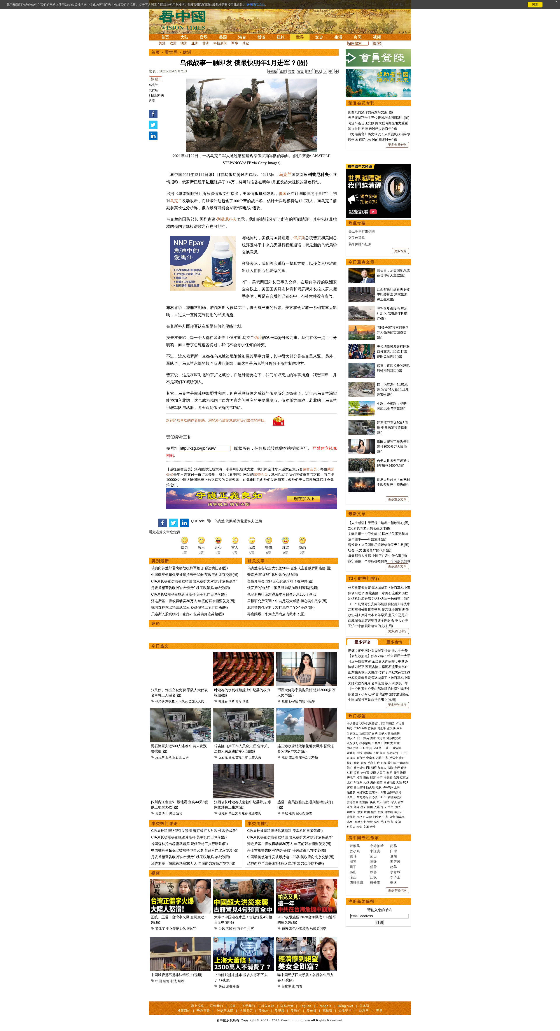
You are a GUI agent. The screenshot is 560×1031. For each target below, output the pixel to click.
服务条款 (267, 1006)
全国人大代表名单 (201, 701)
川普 (382, 723)
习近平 (381, 728)
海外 (398, 807)
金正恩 (377, 748)
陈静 (373, 861)
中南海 (370, 757)
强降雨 (231, 928)
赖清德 (396, 748)
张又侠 (159, 701)
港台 (242, 37)
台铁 (375, 733)
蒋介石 (399, 812)
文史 (319, 37)
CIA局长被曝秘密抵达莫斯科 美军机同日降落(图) (189, 594)
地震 (158, 813)
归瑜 (393, 851)
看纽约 (296, 1010)
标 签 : (155, 79)
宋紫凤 (355, 846)
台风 (222, 928)
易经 (350, 822)
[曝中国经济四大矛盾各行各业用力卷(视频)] (306, 939)
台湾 (396, 777)
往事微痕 (365, 743)
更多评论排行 (397, 705)
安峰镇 (313, 757)
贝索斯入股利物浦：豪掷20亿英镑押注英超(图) (187, 614)
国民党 (388, 743)
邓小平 (361, 817)
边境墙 (367, 753)
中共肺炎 (352, 723)
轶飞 (353, 856)
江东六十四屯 (377, 792)
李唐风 (395, 861)
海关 (350, 807)
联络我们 (216, 1006)
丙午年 (242, 928)
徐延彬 (223, 813)
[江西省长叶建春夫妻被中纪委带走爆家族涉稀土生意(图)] (243, 766)
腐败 (363, 762)
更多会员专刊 (397, 144)
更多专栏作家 (397, 890)
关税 (359, 753)
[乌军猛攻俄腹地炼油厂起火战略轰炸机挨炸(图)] (361, 308)
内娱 (302, 701)
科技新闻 (220, 43)
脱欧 (390, 767)
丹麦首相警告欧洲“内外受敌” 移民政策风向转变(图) (190, 588)
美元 (356, 772)
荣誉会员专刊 (361, 103)
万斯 (376, 753)
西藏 (168, 757)
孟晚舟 (351, 753)
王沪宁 (404, 753)
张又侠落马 (356, 238)
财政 (366, 777)
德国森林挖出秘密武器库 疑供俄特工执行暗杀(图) (189, 607)
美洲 (162, 43)
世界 (300, 37)
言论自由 (352, 802)
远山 (373, 856)
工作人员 (255, 757)
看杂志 (264, 1010)
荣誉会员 (310, 469)
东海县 (303, 757)
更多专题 (400, 251)
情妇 (350, 762)
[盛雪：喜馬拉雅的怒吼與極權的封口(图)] (306, 766)
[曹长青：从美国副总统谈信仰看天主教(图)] (361, 270)
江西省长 (255, 813)
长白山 (351, 797)
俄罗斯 (153, 90)
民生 (391, 807)
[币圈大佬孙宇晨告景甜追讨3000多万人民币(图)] (306, 654)
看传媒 (312, 1010)
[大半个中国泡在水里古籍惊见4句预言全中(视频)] (243, 882)
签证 (363, 807)
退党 (397, 743)
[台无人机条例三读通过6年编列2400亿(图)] (361, 461)
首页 (165, 37)
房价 (373, 782)
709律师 (388, 787)
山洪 (185, 757)
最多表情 (394, 642)
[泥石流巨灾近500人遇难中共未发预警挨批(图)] (180, 710)
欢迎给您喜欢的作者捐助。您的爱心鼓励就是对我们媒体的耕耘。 (217, 420)
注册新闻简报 (361, 901)
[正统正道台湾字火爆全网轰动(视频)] (180, 882)
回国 (370, 807)
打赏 (292, 71)
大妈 (366, 782)
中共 (369, 748)
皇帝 (392, 817)
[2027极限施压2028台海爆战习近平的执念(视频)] (306, 882)
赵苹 (393, 867)
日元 (396, 772)
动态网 (364, 1010)
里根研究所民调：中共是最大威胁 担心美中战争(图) (287, 601)
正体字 (191, 928)
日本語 (364, 1006)
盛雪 (309, 813)
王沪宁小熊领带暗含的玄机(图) (370, 626)
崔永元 (361, 757)
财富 (373, 777)
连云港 (293, 757)
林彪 (369, 817)
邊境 (292, 813)
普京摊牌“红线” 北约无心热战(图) (272, 575)
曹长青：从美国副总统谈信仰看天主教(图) (378, 545)
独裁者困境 (318, 928)
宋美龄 (351, 817)
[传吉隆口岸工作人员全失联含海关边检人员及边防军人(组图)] (243, 710)
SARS (383, 797)
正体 (283, 71)
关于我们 (248, 1006)
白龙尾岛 (362, 797)
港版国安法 (394, 738)
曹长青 (375, 882)
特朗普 (390, 723)
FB (368, 767)
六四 (399, 728)
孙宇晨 (293, 701)
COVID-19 (360, 728)
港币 (403, 772)
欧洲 (173, 43)
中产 (380, 777)
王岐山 (387, 748)
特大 (318, 71)
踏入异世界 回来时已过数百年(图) (372, 128)
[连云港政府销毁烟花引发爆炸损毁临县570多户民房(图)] (306, 710)
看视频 (280, 1010)
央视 (373, 802)
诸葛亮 (400, 817)
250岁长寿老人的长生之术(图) (370, 528)
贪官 (402, 757)
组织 (181, 981)
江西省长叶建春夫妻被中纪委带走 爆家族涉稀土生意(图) (393, 294)
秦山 (353, 872)
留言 (300, 71)
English (305, 1006)
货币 (373, 772)
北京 (350, 782)
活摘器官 (365, 733)
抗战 (380, 812)
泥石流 (177, 757)
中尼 (285, 813)
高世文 (233, 813)
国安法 (351, 738)
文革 (366, 826)
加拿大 (382, 767)
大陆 (184, 37)
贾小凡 (355, 851)
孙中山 (389, 812)
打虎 (377, 762)
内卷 (299, 986)
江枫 (373, 877)
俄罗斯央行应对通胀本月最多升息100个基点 (281, 594)
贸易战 (372, 728)
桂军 (374, 812)
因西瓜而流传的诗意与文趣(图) (370, 112)
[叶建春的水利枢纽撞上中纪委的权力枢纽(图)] (243, 654)
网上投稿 (197, 1006)
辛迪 (393, 882)
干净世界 (203, 1010)
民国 (367, 812)
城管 (166, 981)
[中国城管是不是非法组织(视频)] (180, 939)
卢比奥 (400, 723)
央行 (397, 767)
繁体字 (160, 928)
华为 (356, 762)
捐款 (232, 1006)
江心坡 (373, 797)
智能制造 (288, 986)
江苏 (285, 757)
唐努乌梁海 (394, 792)
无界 (379, 1010)
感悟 (377, 822)
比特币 (364, 772)
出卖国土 (352, 733)
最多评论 (362, 642)
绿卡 (384, 807)
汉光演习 (352, 743)
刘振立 (170, 701)
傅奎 (246, 701)
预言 (285, 928)
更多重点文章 (397, 499)
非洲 (205, 43)
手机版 (272, 71)
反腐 (370, 762)
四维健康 (357, 882)
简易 (393, 846)
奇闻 (358, 37)
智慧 (370, 822)
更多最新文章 (397, 566)
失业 (222, 986)
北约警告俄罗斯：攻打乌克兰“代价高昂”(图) (281, 607)
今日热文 (160, 646)
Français (324, 1006)
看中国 (185, 20)
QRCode (198, 521)
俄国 (283, 193)
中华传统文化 (176, 928)
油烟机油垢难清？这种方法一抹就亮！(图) (378, 598)
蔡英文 (404, 777)
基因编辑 (359, 787)
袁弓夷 (381, 738)
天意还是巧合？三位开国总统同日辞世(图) (378, 117)
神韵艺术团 (225, 1010)
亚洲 (194, 43)
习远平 (310, 701)
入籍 (377, 807)
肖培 (239, 701)
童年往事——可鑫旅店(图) (367, 539)
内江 (172, 813)
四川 (165, 813)
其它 (245, 43)
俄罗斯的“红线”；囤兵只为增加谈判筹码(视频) (282, 588)
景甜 (285, 701)
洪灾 (250, 928)
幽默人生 (360, 822)
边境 (152, 100)
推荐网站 (184, 1010)
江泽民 (351, 757)
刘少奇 (377, 817)
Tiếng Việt (345, 1006)
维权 (379, 787)
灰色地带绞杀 (299, 928)
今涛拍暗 (377, 846)
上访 (397, 787)
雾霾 (350, 787)
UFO (362, 748)
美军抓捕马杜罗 (359, 244)
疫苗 (366, 738)
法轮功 (351, 792)
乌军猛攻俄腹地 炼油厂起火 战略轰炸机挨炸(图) (392, 313)
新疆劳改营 (395, 797)
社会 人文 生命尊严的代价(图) (369, 550)
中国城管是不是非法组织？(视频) (176, 975)
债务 (404, 767)
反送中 (393, 757)
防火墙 (370, 787)
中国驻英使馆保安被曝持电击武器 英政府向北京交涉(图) (194, 575)
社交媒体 (359, 767)
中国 (158, 981)
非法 (173, 981)
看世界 (171, 52)
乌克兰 (153, 85)
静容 (373, 872)
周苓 (353, 861)
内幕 (379, 757)
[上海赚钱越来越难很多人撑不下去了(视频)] (243, 939)
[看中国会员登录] (378, 58)
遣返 (356, 807)
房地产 (351, 777)
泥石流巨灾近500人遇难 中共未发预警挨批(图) (392, 427)
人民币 (381, 772)
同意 (535, 4)
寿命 (359, 826)
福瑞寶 (327, 1010)
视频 (377, 37)
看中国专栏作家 (363, 838)
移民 (386, 802)
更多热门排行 (397, 631)
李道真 (375, 851)
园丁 (353, 867)
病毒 (350, 728)
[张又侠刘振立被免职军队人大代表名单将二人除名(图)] (180, 654)
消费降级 (232, 986)
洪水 (373, 738)
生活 (338, 37)
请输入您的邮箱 (379, 910)
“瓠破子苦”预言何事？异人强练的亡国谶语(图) (393, 332)
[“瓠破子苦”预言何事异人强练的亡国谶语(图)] (361, 327)
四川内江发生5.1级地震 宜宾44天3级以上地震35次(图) (393, 389)
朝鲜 (374, 767)
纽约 (281, 37)
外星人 (351, 826)
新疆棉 (395, 733)
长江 (359, 738)
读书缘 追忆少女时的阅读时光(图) (372, 139)
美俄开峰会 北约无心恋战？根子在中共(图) (280, 581)
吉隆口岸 (242, 757)
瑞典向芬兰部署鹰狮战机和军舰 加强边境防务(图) (189, 568)
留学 (401, 802)
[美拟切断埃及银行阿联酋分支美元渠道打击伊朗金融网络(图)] (361, 346)
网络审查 (362, 792)
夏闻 (393, 856)
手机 (383, 822)
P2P (405, 782)
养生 (373, 826)
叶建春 (223, 701)
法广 (350, 767)
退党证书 (345, 1010)
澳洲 (183, 43)
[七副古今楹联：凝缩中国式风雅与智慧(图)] (361, 403)
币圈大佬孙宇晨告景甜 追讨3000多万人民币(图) (393, 446)
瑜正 (353, 877)
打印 (309, 71)
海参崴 (388, 777)
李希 (232, 701)
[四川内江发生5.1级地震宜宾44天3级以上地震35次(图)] (180, 766)
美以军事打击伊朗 (361, 231)
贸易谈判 (393, 753)
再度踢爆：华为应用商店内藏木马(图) (276, 614)
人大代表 (181, 701)
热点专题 (357, 223)
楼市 (359, 777)
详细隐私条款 (256, 4)
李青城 (395, 872)
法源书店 (246, 1010)
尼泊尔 (159, 757)
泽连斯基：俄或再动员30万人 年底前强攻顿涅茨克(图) (193, 601)
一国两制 (403, 762)
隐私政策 (287, 1006)
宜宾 (179, 813)
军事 (234, 43)
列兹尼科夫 (156, 95)
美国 (223, 37)
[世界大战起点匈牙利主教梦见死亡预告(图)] (361, 480)
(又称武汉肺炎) (368, 723)
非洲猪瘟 (389, 782)
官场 (204, 37)
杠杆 (350, 772)
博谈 (261, 37)
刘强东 (358, 782)
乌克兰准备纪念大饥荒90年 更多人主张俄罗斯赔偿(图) (289, 568)
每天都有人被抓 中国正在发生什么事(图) (377, 556)
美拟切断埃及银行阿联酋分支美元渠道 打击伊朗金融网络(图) (393, 351)
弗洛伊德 (352, 748)
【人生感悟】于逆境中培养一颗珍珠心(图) (378, 523)
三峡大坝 (384, 733)
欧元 (389, 772)
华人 (379, 802)
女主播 (364, 802)
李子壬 (395, 877)
